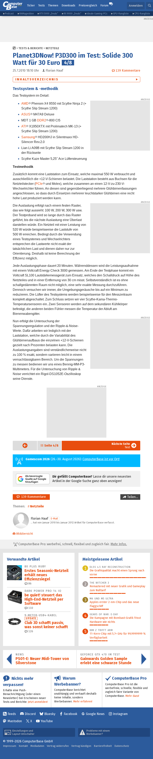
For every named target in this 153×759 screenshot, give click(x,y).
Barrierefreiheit (103, 745)
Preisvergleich (88, 5)
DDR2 (41, 120)
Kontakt (23, 745)
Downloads (68, 5)
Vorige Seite (21, 445)
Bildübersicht (24, 533)
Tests (41, 5)
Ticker (31, 5)
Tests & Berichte (31, 48)
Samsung (28, 137)
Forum (104, 5)
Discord (30, 714)
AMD (24, 103)
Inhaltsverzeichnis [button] (37, 79)
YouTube (47, 721)
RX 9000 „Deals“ (72, 13)
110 (30, 608)
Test (121, 445)
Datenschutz (121, 745)
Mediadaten (37, 745)
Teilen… (132, 497)
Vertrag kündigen (81, 745)
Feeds (12, 714)
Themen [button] (53, 5)
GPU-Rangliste (121, 13)
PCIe (39, 183)
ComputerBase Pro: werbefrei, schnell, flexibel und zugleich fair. (72, 544)
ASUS (25, 114)
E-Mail (54, 518)
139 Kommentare (33, 497)
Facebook (70, 714)
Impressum (9, 745)
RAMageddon (27, 13)
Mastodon (15, 721)
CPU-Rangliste (142, 13)
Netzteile (52, 48)
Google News (95, 714)
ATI (23, 126)
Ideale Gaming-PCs (97, 13)
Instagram (120, 714)
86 (29, 583)
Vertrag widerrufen (58, 745)
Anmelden (136, 5)
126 (30, 631)
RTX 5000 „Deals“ (48, 13)
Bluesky (49, 714)
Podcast (9, 13)
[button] (149, 5)
